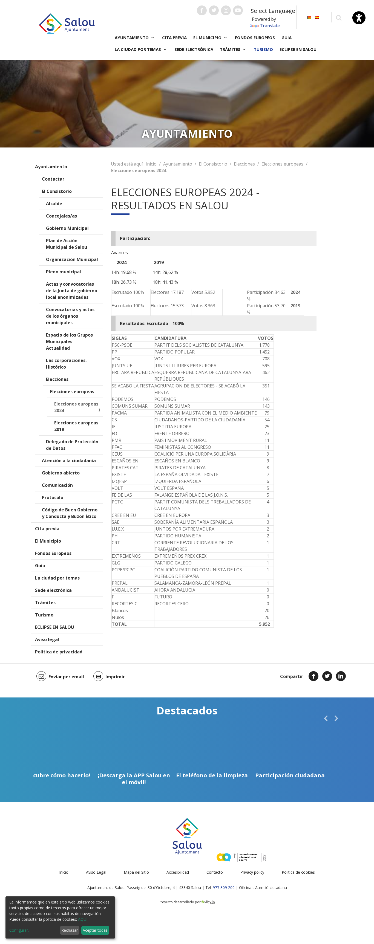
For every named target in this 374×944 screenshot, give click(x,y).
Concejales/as (61, 216)
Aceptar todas (95, 930)
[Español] (317, 16)
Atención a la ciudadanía (69, 460)
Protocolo (52, 497)
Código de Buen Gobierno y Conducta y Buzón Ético (69, 513)
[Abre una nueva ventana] (202, 10)
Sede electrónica (193, 49)
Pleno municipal (63, 272)
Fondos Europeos (255, 37)
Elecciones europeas (72, 392)
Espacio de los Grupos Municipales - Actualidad (69, 341)
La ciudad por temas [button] (138, 49)
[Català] (309, 16)
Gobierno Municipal (67, 228)
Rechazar (69, 930)
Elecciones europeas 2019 (76, 426)
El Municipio (48, 541)
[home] (67, 23)
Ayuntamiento (51, 167)
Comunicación (57, 485)
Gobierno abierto (61, 473)
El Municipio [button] (208, 37)
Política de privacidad (58, 652)
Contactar (53, 179)
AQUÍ (82, 919)
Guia (286, 37)
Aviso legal (47, 639)
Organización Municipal (72, 259)
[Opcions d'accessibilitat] (359, 18)
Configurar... (19, 930)
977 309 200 (224, 887)
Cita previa (174, 37)
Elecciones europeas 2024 (76, 407)
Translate (270, 26)
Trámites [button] (230, 49)
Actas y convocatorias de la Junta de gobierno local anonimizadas (71, 290)
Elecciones (57, 379)
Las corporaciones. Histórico (66, 363)
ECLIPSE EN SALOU (298, 49)
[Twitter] (327, 676)
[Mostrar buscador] (338, 17)
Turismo (263, 49)
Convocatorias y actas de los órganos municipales (70, 316)
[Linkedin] (341, 676)
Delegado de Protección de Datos (72, 445)
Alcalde (54, 204)
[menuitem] (309, 17)
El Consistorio (57, 191)
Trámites (45, 603)
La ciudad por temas (57, 578)
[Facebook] (313, 676)
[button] (326, 718)
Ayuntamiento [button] (132, 37)
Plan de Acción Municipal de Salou (66, 244)
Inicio (151, 164)
